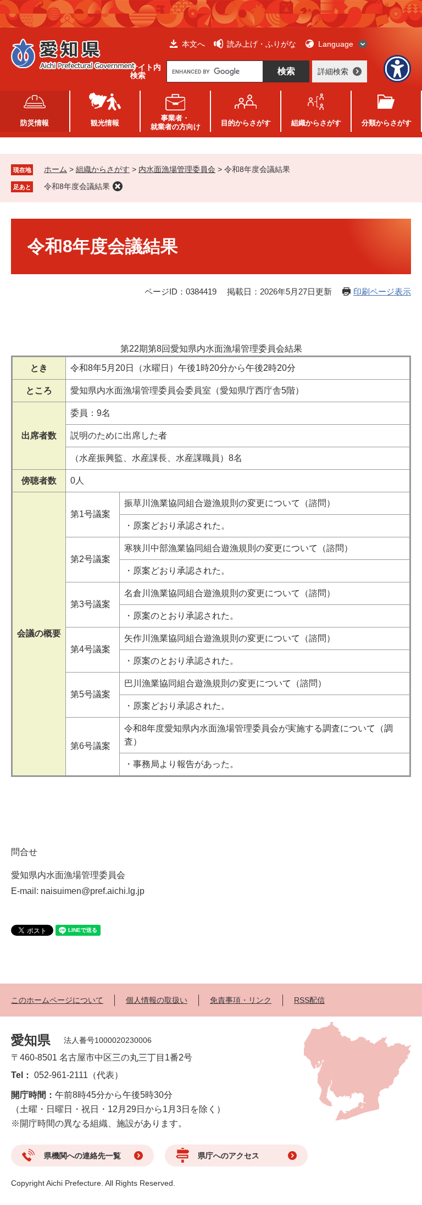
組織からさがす (103, 169)
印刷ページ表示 (382, 291)
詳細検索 (333, 71)
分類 (387, 123)
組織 (316, 123)
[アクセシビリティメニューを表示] (397, 68)
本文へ (193, 44)
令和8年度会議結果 (77, 186)
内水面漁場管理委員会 (176, 169)
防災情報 (34, 123)
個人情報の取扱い (156, 1000)
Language (335, 44)
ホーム (55, 169)
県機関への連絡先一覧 (82, 1155)
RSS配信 (309, 1000)
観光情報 (105, 123)
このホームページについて (57, 1000)
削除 (118, 186)
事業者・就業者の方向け (176, 122)
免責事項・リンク (240, 1000)
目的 (246, 123)
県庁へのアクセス (228, 1155)
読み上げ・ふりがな (261, 44)
